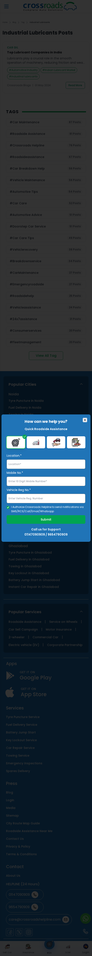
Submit (46, 519)
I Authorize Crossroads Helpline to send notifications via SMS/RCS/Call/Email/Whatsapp (47, 509)
